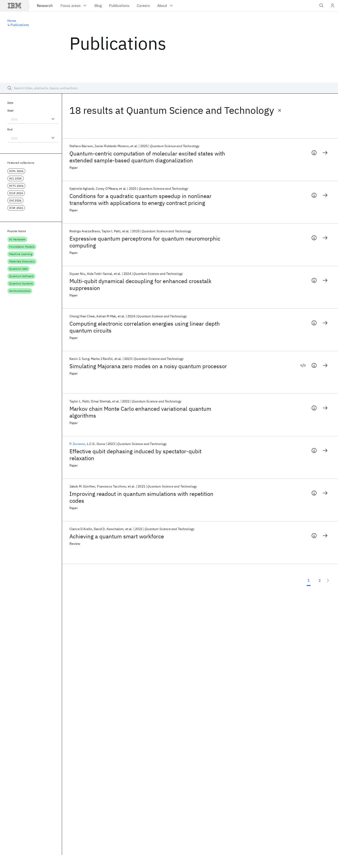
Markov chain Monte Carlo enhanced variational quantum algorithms (140, 412)
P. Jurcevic (77, 444)
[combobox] (32, 118)
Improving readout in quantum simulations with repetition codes (141, 497)
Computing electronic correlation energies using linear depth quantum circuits (144, 327)
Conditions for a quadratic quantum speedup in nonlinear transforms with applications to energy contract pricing (140, 199)
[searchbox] (169, 88)
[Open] (53, 119)
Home (11, 21)
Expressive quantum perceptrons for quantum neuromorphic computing (144, 242)
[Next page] (328, 580)
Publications (20, 25)
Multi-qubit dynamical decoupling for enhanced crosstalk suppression (140, 284)
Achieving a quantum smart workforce (116, 536)
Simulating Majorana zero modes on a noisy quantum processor (148, 366)
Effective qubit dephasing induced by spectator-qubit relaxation (135, 455)
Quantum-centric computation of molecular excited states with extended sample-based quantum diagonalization (147, 157)
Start (10, 110)
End (9, 129)
